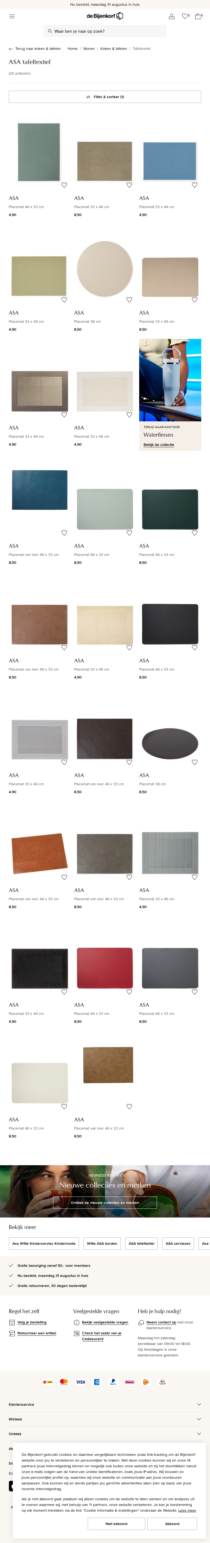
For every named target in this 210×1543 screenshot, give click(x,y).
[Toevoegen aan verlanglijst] (64, 185)
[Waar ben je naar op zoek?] (50, 31)
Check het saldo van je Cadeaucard (101, 1335)
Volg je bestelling (32, 1322)
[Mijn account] (171, 16)
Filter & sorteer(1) (109, 96)
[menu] (12, 16)
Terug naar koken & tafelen (38, 48)
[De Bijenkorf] (105, 16)
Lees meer (187, 1510)
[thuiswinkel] (162, 1385)
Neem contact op (161, 1322)
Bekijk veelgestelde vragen (105, 1322)
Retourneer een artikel (37, 1333)
